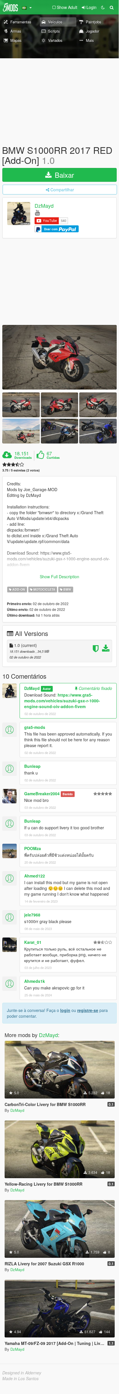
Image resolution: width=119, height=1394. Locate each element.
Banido (68, 794)
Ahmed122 (34, 876)
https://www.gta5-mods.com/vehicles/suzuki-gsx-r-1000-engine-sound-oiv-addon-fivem (62, 700)
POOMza (32, 848)
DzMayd (44, 205)
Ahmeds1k (34, 981)
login (65, 1010)
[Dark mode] (103, 7)
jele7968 (32, 915)
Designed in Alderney (21, 1373)
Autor (47, 688)
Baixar (63, 175)
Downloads (23, 457)
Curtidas (53, 457)
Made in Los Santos (20, 1378)
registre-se (87, 1010)
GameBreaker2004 (42, 793)
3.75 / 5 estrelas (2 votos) (21, 470)
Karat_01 (32, 942)
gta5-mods (34, 727)
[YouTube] (37, 212)
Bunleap (32, 766)
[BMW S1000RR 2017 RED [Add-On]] (59, 357)
